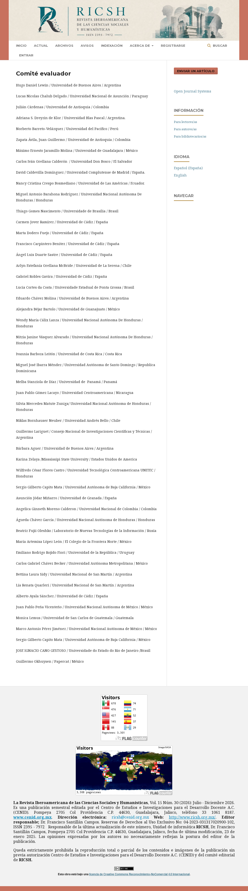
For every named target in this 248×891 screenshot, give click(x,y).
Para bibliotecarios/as (190, 136)
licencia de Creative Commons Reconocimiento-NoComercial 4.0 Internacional (139, 874)
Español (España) (188, 168)
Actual (41, 45)
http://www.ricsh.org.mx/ (192, 817)
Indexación (112, 45)
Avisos (87, 45)
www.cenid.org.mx (32, 817)
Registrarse (173, 45)
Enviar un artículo (196, 71)
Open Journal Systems (192, 91)
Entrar (26, 55)
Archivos (64, 45)
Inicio (21, 45)
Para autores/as (185, 129)
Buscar (219, 45)
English (180, 175)
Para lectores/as (185, 122)
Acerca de (140, 45)
